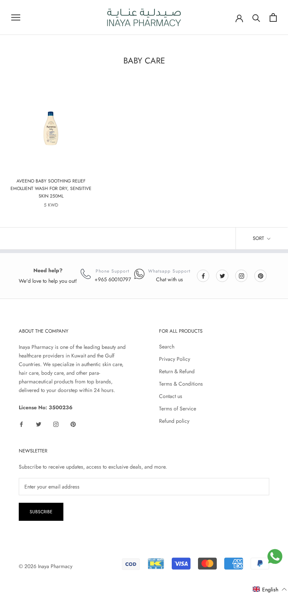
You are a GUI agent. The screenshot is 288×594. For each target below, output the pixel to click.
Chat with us (169, 279)
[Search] (256, 17)
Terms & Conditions (181, 383)
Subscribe (41, 511)
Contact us (170, 396)
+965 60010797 (112, 279)
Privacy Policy (174, 359)
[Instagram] (241, 275)
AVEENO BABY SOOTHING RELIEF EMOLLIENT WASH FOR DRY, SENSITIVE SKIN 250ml (51, 188)
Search (166, 346)
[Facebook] (203, 275)
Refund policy (174, 421)
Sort (259, 238)
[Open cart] (273, 17)
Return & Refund (177, 371)
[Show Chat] (275, 556)
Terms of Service (177, 408)
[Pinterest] (260, 275)
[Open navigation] (15, 17)
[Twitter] (222, 275)
